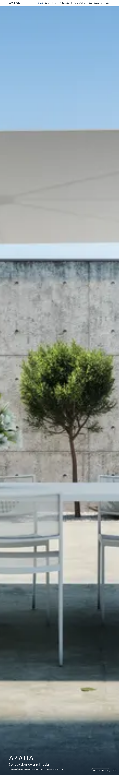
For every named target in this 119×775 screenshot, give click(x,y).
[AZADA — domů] (14, 3)
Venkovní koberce (80, 3)
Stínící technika (50, 3)
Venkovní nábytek (66, 3)
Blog (90, 3)
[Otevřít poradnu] (114, 770)
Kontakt (107, 3)
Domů (40, 3)
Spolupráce (98, 3)
